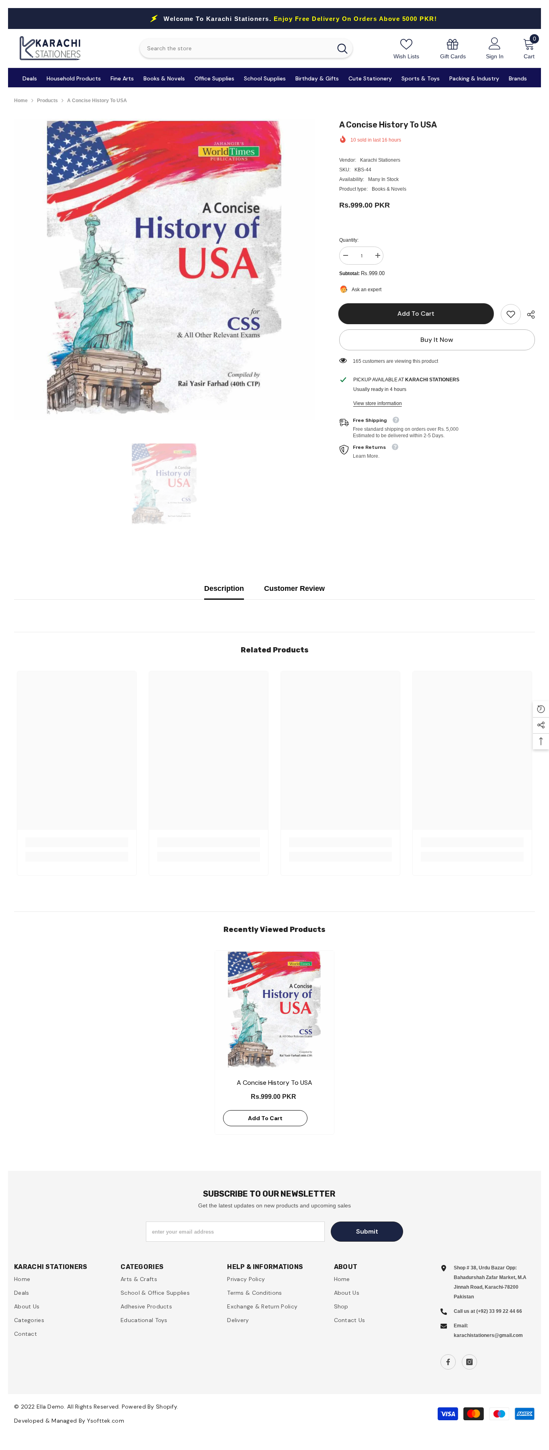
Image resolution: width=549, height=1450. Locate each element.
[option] (164, 269)
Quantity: (348, 240)
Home (21, 100)
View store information (377, 403)
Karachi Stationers (380, 160)
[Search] (246, 48)
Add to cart (416, 313)
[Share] (528, 314)
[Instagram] (469, 1362)
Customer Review (294, 588)
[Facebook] (448, 1362)
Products (47, 100)
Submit (367, 1231)
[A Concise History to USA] (274, 1010)
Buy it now (436, 339)
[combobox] (236, 48)
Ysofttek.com (105, 1420)
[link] (453, 48)
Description (224, 588)
